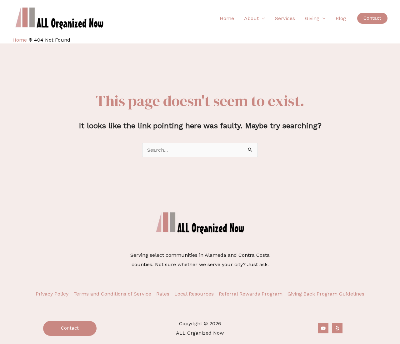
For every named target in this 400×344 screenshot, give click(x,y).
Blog (341, 18)
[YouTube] (323, 328)
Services (285, 18)
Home (227, 18)
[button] (372, 18)
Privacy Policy (52, 294)
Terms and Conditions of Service (112, 294)
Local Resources (194, 294)
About (251, 18)
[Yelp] (337, 328)
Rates (162, 294)
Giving (312, 18)
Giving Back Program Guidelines (326, 294)
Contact (70, 328)
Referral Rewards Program (250, 294)
